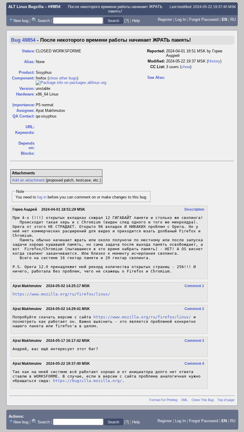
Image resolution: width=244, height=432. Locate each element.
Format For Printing (163, 400)
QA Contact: (23, 116)
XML (184, 400)
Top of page (226, 400)
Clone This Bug (203, 400)
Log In (180, 19)
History (214, 61)
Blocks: (28, 153)
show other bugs (63, 78)
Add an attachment (28, 180)
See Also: (156, 77)
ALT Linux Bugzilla (25, 6)
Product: (27, 72)
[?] (126, 20)
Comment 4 (194, 363)
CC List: (157, 67)
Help (136, 20)
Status (27, 51)
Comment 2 (194, 309)
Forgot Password (203, 19)
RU (233, 19)
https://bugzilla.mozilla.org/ (87, 380)
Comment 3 (194, 341)
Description (194, 209)
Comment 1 (194, 286)
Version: (27, 88)
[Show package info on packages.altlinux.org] (71, 82)
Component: (23, 78)
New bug (20, 20)
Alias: (29, 62)
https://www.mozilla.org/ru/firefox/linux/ (61, 294)
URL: (30, 127)
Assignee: (25, 110)
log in (41, 197)
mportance (22, 105)
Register (165, 19)
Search (43, 20)
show (185, 67)
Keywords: (25, 132)
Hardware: (25, 94)
